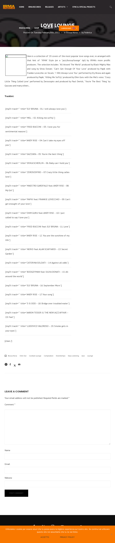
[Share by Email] (19, 364)
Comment (10, 404)
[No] (111, 534)
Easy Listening (73, 356)
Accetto (45, 537)
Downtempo (60, 356)
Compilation (48, 356)
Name (7, 450)
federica (88, 32)
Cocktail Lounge (35, 356)
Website (8, 477)
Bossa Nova (12, 356)
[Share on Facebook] (10, 364)
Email (7, 464)
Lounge (90, 356)
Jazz (83, 356)
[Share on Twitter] (15, 364)
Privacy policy (67, 537)
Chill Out (23, 356)
